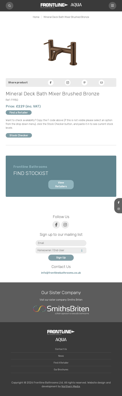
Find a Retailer (19, 112)
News (61, 356)
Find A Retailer (61, 362)
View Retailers (61, 184)
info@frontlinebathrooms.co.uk (61, 272)
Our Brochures (61, 369)
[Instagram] (68, 82)
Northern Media (70, 386)
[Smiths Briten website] (61, 310)
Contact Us (61, 349)
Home (36, 17)
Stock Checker (19, 135)
